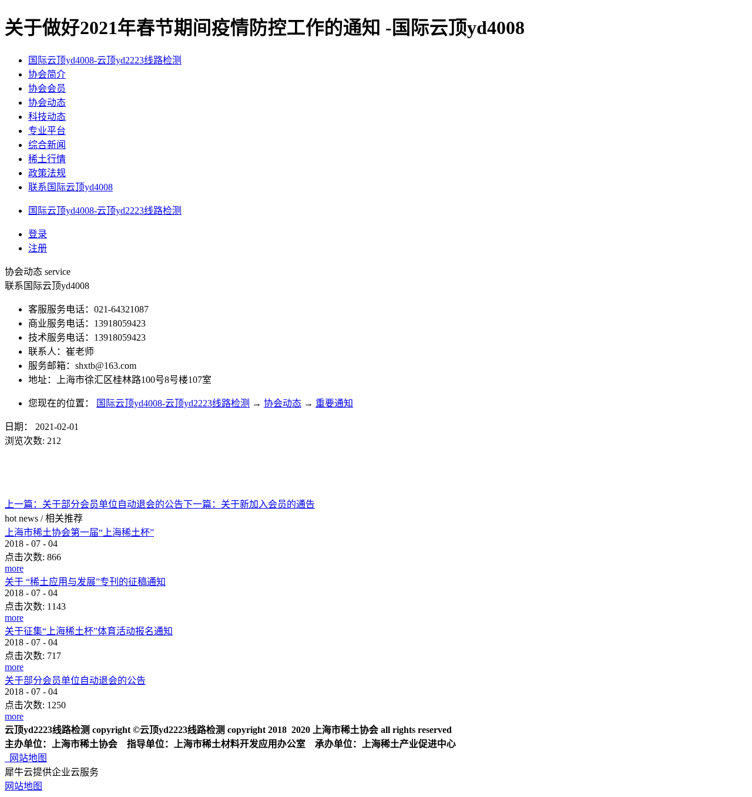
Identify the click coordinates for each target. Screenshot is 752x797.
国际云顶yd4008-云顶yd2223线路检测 (105, 60)
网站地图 (26, 758)
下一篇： (249, 504)
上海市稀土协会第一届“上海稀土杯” (79, 532)
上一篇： (94, 504)
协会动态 (282, 403)
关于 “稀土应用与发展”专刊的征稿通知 (85, 582)
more (14, 568)
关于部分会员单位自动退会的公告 (75, 680)
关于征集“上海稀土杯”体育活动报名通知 (89, 631)
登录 (37, 234)
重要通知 (334, 403)
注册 (37, 248)
